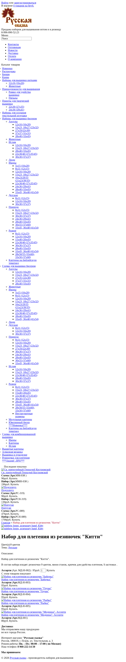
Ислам (12, 142)
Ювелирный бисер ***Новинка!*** (19, 424)
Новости (13, 50)
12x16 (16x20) (16, 83)
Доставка (13, 53)
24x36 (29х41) (23, 310)
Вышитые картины (13, 449)
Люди (12, 159)
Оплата (12, 56)
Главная (5, 522)
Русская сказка (18, 657)
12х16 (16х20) (23, 124)
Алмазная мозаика (12, 451)
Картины (14, 443)
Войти (5, 2)
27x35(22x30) (22, 130)
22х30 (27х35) (16, 106)
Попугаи (6, 507)
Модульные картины (20, 419)
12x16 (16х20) (23, 145)
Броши (6, 74)
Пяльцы (13, 98)
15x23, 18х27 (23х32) (27, 127)
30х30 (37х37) (23, 215)
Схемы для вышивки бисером (19, 266)
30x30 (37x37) (23, 157)
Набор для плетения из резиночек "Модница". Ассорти (32, 614)
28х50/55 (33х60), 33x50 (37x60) (25, 256)
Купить (13, 478)
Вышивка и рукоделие (14, 454)
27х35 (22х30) (23, 277)
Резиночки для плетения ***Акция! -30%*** (16, 459)
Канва (5, 77)
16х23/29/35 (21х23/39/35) (22, 179)
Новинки (7, 68)
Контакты (13, 44)
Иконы (12, 162)
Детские (13, 195)
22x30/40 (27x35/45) (26, 183)
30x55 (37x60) (23, 224)
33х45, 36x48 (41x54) (27, 363)
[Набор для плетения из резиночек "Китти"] (22, 525)
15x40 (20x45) (23, 239)
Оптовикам (14, 47)
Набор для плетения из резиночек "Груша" (25, 591)
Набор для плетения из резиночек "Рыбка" (25, 603)
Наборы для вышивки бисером (19, 118)
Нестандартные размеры (24, 415)
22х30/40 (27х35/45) (26, 154)
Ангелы (13, 121)
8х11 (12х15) (22, 233)
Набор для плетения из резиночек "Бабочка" (26, 579)
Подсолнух (7, 490)
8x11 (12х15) (22, 168)
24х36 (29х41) (16, 109)
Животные (15, 86)
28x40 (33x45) (23, 151)
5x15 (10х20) (22, 165)
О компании (15, 59)
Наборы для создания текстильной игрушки (14, 114)
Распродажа (8, 71)
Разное (12, 230)
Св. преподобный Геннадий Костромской (24, 472)
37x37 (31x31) (23, 133)
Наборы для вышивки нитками (19, 80)
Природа (14, 207)
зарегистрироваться (25, 2)
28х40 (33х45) (23, 136)
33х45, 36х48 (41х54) (27, 192)
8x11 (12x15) (22, 198)
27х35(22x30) (22, 348)
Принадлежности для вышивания (21, 89)
